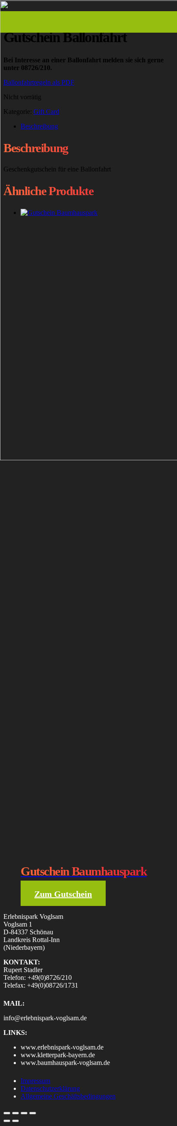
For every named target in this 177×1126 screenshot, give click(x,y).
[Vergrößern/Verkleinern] (6, 1113)
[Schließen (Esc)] (32, 1113)
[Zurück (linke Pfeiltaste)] (6, 1121)
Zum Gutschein (63, 894)
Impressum (35, 1080)
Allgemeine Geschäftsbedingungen (68, 1096)
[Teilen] (24, 1113)
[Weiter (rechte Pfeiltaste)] (15, 1121)
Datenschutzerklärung (50, 1088)
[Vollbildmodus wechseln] (15, 1113)
